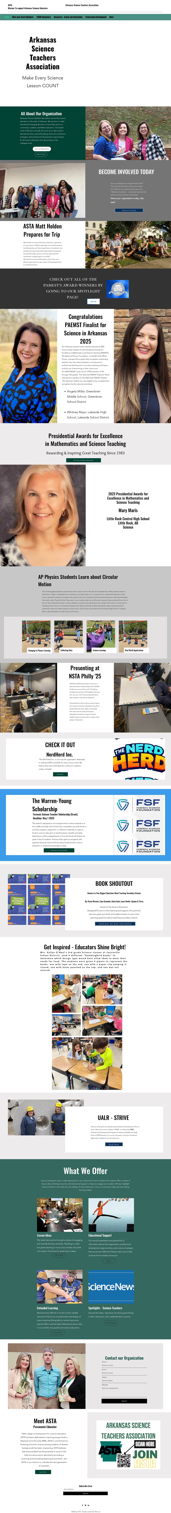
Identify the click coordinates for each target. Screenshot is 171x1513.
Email (104, 1369)
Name (104, 1362)
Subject (104, 1377)
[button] (41, 154)
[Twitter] (85, 1505)
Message (105, 1384)
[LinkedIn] (88, 1505)
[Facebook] (83, 1505)
